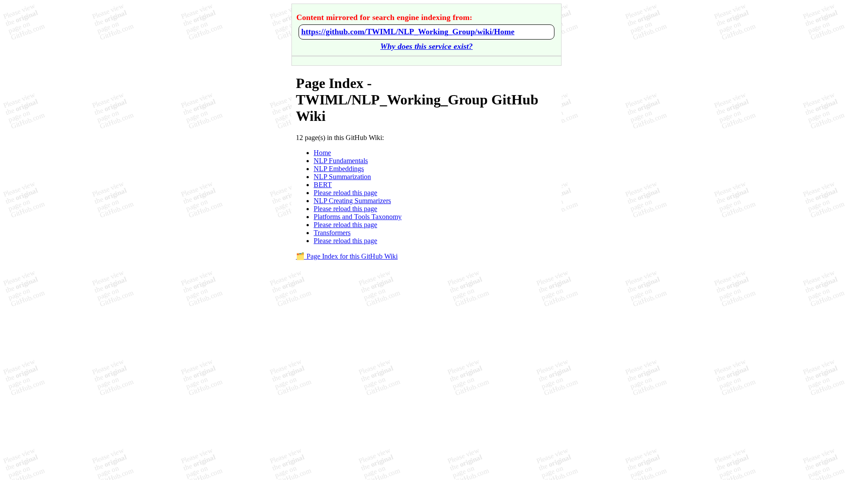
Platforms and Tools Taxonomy (358, 216)
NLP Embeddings (339, 168)
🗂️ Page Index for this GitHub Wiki (347, 256)
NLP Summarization (342, 176)
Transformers (332, 232)
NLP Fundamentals (341, 160)
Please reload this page (345, 192)
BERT (323, 184)
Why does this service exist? (426, 46)
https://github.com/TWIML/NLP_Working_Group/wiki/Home (407, 31)
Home (322, 152)
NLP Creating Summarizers (352, 200)
